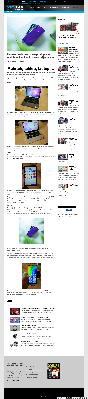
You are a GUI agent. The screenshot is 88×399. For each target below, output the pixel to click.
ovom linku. (68, 216)
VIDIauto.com (42, 1)
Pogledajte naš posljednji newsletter (30, 3)
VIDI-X (56, 1)
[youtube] (12, 1)
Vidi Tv (32, 7)
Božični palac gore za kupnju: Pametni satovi (37, 308)
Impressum (30, 366)
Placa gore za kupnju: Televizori (74, 66)
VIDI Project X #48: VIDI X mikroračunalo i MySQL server (67, 36)
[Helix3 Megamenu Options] (80, 7)
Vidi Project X (54, 7)
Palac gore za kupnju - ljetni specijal (34, 317)
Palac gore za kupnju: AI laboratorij (72, 155)
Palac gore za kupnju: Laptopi (73, 118)
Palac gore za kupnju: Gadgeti (73, 138)
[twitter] (10, 1)
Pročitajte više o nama (13, 380)
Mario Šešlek (12, 61)
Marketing (30, 372)
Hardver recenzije (66, 7)
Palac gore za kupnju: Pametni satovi (73, 101)
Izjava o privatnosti (32, 374)
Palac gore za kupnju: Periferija (73, 84)
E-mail (59, 205)
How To (39, 7)
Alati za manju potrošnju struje (73, 48)
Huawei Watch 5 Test (28, 325)
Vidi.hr (29, 1)
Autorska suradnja (32, 377)
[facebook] (8, 1)
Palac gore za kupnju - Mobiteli (73, 184)
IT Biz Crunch (62, 1)
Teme (46, 7)
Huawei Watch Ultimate (29, 341)
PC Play (50, 1)
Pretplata (29, 369)
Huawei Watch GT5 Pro (29, 334)
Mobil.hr (35, 1)
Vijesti (76, 7)
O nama (29, 364)
